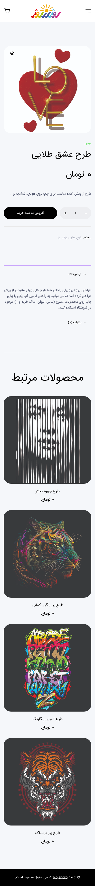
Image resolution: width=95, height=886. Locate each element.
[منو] (86, 10)
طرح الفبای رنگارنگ (47, 719)
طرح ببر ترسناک (47, 833)
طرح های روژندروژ (69, 238)
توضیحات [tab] (74, 274)
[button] (12, 53)
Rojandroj (60, 877)
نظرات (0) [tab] (74, 323)
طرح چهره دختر (48, 491)
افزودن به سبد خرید (30, 213)
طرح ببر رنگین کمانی (47, 605)
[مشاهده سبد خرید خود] (7, 11)
